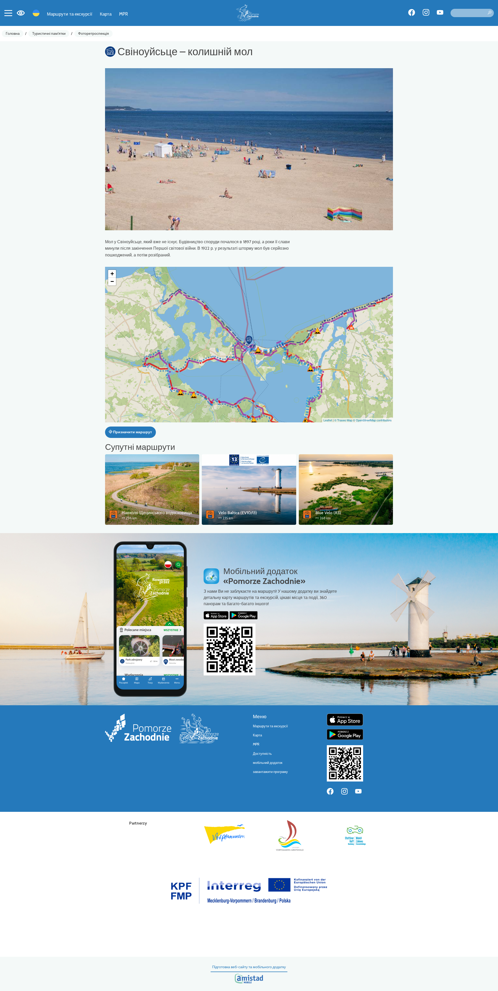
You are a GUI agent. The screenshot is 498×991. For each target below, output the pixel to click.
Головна (13, 33)
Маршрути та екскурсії (69, 14)
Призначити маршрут (132, 432)
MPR (123, 14)
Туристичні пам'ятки (49, 33)
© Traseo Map (343, 420)
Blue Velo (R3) (328, 512)
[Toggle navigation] (8, 13)
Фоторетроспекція (93, 33)
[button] (249, 340)
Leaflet (327, 420)
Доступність (262, 754)
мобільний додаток (267, 763)
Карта (106, 14)
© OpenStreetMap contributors (372, 420)
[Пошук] (489, 13)
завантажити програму (270, 772)
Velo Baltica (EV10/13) (237, 512)
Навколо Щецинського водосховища (157, 512)
